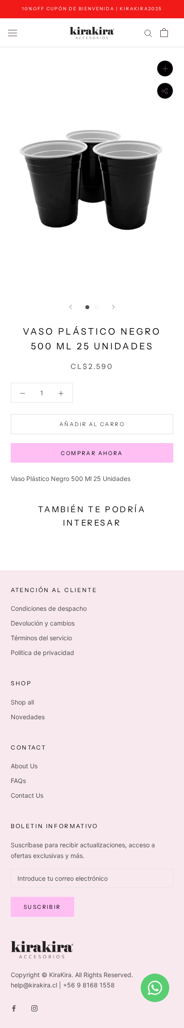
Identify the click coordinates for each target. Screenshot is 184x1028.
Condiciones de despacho (49, 608)
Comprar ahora (92, 453)
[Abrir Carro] (164, 32)
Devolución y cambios (43, 623)
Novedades (28, 717)
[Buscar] (148, 33)
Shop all (22, 702)
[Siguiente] (113, 307)
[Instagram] (34, 1008)
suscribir (42, 907)
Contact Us (27, 795)
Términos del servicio (41, 638)
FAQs (18, 780)
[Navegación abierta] (12, 32)
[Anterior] (70, 307)
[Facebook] (14, 1008)
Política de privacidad (42, 652)
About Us (24, 766)
